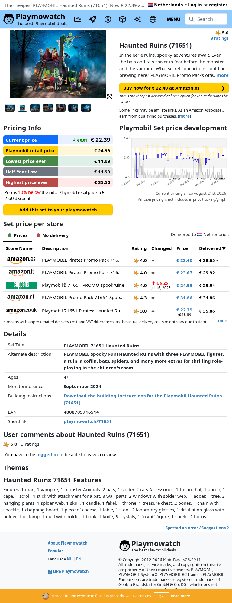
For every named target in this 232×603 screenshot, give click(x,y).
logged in (47, 454)
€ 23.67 (184, 273)
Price (182, 248)
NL (69, 559)
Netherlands (168, 5)
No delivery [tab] (55, 235)
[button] (109, 96)
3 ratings (220, 38)
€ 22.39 (184, 310)
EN (79, 559)
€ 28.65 (207, 260)
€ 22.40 (184, 260)
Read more (180, 595)
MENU (173, 19)
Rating (139, 248)
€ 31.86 (184, 298)
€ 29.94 (207, 285)
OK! (161, 596)
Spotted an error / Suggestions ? (197, 528)
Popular (55, 551)
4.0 (143, 260)
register (218, 5)
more (223, 75)
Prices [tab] (20, 235)
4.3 (143, 298)
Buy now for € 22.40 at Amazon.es (174, 88)
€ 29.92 (207, 273)
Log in (195, 5)
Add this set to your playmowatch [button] (58, 210)
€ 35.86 (207, 311)
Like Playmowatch (71, 571)
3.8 (143, 311)
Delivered (210, 248)
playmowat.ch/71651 (88, 421)
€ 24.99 (184, 285)
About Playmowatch (68, 543)
